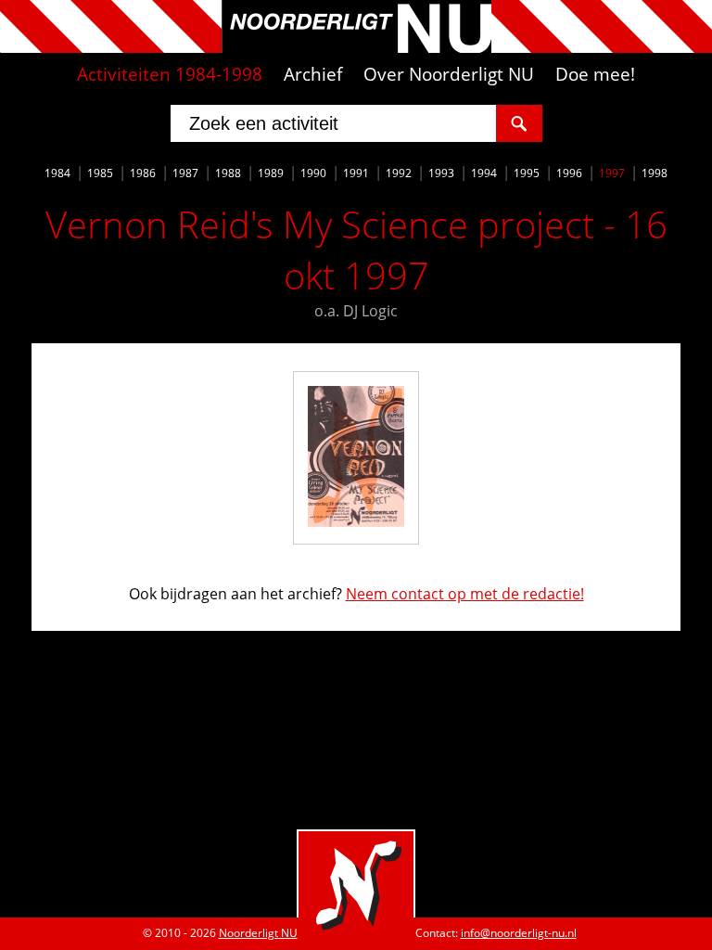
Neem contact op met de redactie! (465, 594)
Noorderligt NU (258, 933)
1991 (356, 173)
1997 (612, 173)
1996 (569, 173)
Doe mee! (595, 74)
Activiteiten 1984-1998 (169, 74)
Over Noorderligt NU (448, 74)
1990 (313, 173)
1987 (185, 173)
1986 (143, 173)
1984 (57, 173)
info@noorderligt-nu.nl (519, 933)
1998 (655, 173)
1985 (100, 173)
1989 (271, 173)
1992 (399, 173)
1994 (484, 173)
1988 (228, 173)
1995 (527, 173)
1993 (441, 173)
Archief (313, 74)
